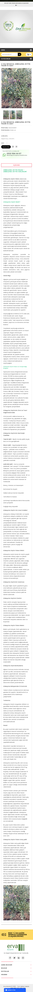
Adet (2, 143)
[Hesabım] (16, 5)
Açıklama (16, 165)
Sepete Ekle (5, 147)
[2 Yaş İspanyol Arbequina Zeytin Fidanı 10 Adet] (16, 88)
